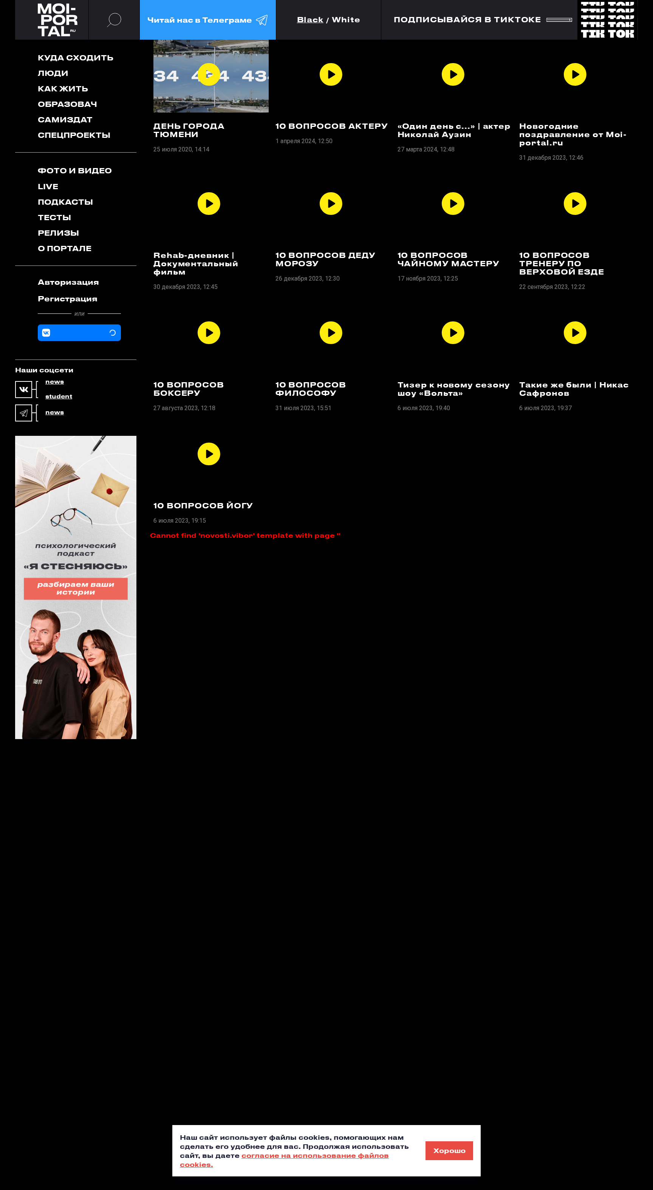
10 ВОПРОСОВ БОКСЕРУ (188, 389)
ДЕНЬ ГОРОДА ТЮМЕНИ (189, 130)
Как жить (63, 88)
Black (310, 20)
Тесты (54, 217)
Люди (53, 73)
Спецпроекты (74, 135)
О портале (64, 248)
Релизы (58, 232)
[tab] (79, 282)
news (54, 382)
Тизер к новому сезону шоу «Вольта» (454, 389)
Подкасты (65, 202)
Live (48, 186)
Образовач (67, 104)
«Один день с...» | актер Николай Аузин (454, 130)
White (346, 20)
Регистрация (67, 298)
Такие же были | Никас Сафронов (574, 389)
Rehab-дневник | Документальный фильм (195, 263)
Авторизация (68, 282)
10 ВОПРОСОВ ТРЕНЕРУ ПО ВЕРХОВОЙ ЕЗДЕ (561, 263)
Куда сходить (75, 57)
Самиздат (65, 119)
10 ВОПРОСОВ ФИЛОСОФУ (310, 389)
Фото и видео (75, 170)
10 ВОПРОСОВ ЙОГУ (203, 506)
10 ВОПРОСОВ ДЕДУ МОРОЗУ (325, 259)
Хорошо (449, 1150)
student (58, 397)
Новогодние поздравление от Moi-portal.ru (573, 134)
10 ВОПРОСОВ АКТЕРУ (331, 126)
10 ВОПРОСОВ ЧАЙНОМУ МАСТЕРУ (449, 259)
